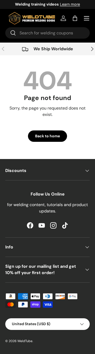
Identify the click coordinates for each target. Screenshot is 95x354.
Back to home (47, 136)
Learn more (70, 4)
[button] (75, 18)
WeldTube (24, 341)
